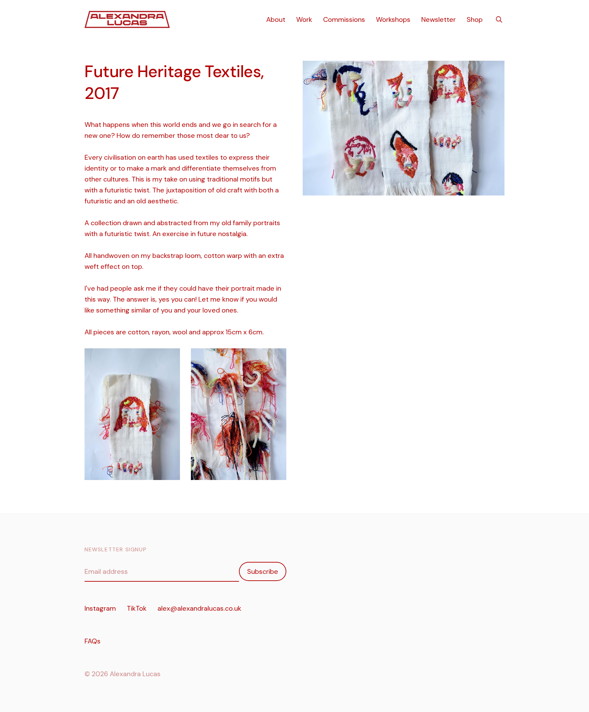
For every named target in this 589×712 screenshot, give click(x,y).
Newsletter (438, 19)
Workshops (393, 19)
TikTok (137, 608)
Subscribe (262, 571)
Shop (475, 19)
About (275, 19)
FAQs (93, 641)
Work (304, 19)
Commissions (344, 19)
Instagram (100, 608)
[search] (499, 19)
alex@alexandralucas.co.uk (199, 608)
